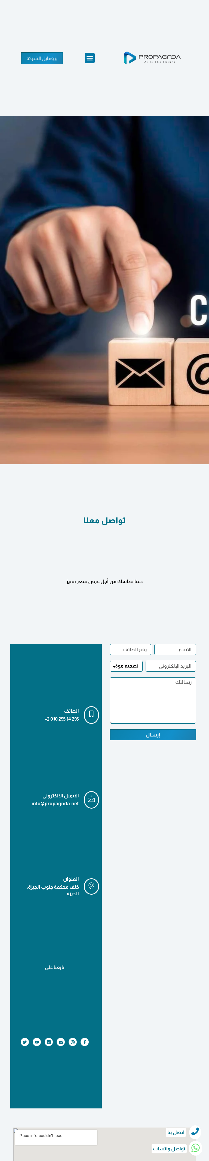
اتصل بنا (176, 1132)
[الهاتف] (91, 715)
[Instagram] (73, 1042)
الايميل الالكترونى (60, 796)
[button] (90, 58)
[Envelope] (61, 1042)
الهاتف (71, 711)
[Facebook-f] (85, 1042)
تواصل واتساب (169, 1148)
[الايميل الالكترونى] (91, 800)
